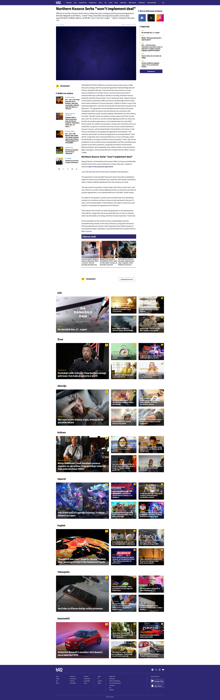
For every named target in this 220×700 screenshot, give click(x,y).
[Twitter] (151, 17)
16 (61, 131)
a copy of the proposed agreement (100, 166)
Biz (57, 681)
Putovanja (73, 678)
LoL (59, 510)
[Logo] (58, 2)
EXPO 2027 (115, 555)
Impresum (112, 678)
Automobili (87, 681)
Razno (60, 326)
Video (99, 676)
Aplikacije (112, 685)
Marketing (112, 676)
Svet (113, 301)
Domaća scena (117, 489)
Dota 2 (142, 491)
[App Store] (157, 686)
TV (98, 678)
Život (57, 683)
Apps (114, 584)
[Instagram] (160, 17)
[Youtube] (163, 670)
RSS (110, 687)
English (114, 539)
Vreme (99, 683)
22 (83, 279)
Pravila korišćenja (114, 681)
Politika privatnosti (115, 683)
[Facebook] (142, 17)
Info (57, 676)
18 (61, 158)
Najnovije (69, 2)
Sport (58, 678)
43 (61, 114)
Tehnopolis (87, 678)
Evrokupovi (69, 147)
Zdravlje (72, 676)
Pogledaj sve (151, 71)
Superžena (73, 683)
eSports (86, 676)
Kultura (72, 681)
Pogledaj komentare (127, 279)
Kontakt (111, 690)
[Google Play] (157, 681)
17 (61, 97)
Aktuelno (115, 351)
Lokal (85, 683)
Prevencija (61, 417)
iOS (59, 605)
